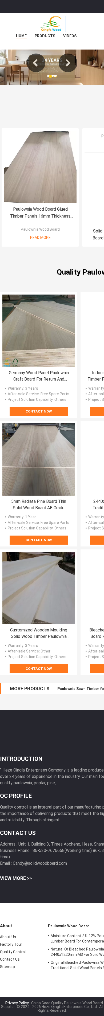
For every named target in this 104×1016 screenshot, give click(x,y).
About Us (8, 937)
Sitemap (7, 967)
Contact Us (10, 959)
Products (45, 36)
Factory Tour (11, 944)
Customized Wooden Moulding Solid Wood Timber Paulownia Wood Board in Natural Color (38, 633)
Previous (36, 63)
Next (68, 63)
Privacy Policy (17, 1003)
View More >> (16, 878)
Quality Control (13, 952)
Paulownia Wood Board (40, 229)
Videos (70, 36)
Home (21, 36)
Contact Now (39, 411)
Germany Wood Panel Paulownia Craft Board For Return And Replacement (39, 376)
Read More (40, 237)
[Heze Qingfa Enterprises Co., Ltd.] (52, 24)
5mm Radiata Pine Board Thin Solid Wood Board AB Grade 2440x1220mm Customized (38, 505)
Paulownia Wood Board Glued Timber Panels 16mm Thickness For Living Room (40, 213)
